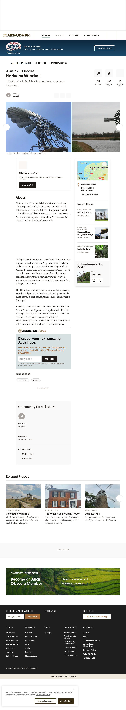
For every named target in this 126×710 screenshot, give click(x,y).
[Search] (121, 35)
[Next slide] (119, 127)
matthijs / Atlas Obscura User (34, 153)
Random (10, 648)
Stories (28, 633)
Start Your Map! (105, 48)
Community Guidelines (69, 643)
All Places (10, 633)
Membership (70, 633)
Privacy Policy (89, 650)
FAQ (85, 637)
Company (88, 627)
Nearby (9, 652)
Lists (27, 644)
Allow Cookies (65, 701)
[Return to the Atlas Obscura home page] (17, 35)
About (86, 633)
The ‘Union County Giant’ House (62, 513)
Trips (47, 627)
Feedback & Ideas (70, 637)
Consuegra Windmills (17, 513)
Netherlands (96, 275)
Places (9, 627)
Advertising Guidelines (88, 645)
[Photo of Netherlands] (83, 277)
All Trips (48, 633)
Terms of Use (28, 365)
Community (70, 627)
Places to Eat (12, 644)
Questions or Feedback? (63, 676)
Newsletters (31, 656)
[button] (98, 73)
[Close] (73, 689)
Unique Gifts (70, 652)
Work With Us (70, 656)
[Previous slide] (6, 127)
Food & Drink (31, 637)
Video (28, 648)
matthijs (16, 96)
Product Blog (70, 648)
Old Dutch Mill (92, 513)
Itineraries (30, 641)
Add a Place (12, 656)
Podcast (29, 652)
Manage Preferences (45, 701)
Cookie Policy (89, 654)
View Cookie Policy (43, 695)
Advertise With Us (91, 641)
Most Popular (12, 641)
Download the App (99, 617)
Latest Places (12, 637)
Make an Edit (27, 185)
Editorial (30, 627)
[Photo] (101, 215)
